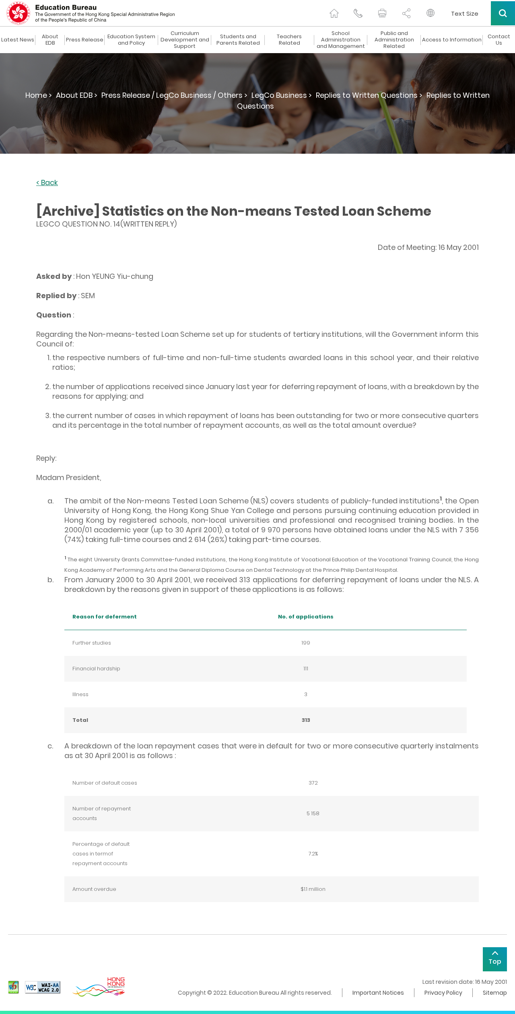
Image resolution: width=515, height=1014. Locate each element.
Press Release (84, 40)
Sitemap (495, 993)
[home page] (334, 13)
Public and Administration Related (394, 39)
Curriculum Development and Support (185, 39)
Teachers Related (289, 39)
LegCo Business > (281, 95)
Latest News (17, 40)
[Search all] (503, 13)
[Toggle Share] (406, 13)
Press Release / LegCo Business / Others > (174, 95)
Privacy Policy (443, 993)
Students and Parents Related (238, 39)
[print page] (382, 13)
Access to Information (452, 40)
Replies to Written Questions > (369, 95)
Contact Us (499, 39)
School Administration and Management (341, 39)
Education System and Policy (131, 39)
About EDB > (76, 95)
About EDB (50, 39)
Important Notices (378, 993)
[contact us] (358, 13)
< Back (47, 183)
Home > (38, 95)
